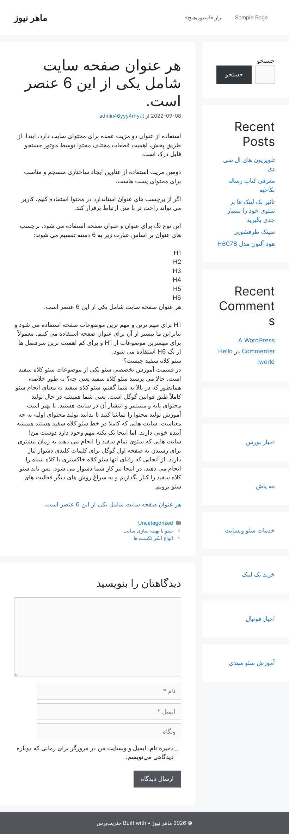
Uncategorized (155, 523)
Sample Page (251, 17)
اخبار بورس (260, 442)
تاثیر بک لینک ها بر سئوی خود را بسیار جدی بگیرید (251, 210)
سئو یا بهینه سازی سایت (148, 531)
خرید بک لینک (258, 574)
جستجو (266, 60)
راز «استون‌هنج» (203, 17)
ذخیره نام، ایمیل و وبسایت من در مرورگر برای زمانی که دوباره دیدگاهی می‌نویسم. (95, 753)
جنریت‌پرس (109, 823)
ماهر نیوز (30, 17)
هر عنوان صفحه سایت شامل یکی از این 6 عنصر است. (112, 504)
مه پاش (265, 486)
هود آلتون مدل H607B (246, 243)
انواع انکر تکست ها (153, 538)
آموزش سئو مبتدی (252, 662)
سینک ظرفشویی (254, 231)
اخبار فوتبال (260, 618)
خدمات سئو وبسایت (250, 530)
